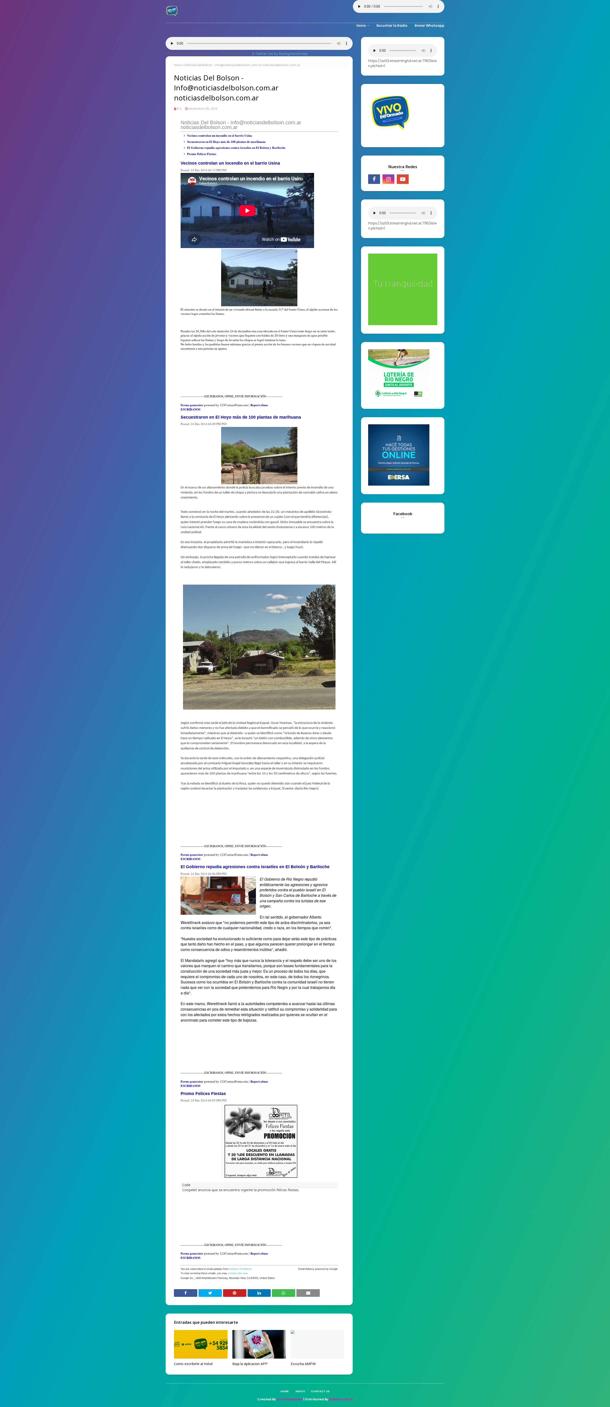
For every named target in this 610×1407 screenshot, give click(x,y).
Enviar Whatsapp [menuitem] (429, 25)
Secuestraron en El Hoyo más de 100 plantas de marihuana (226, 141)
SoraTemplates (290, 1399)
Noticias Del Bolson (240, 1268)
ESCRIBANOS (190, 409)
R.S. (179, 108)
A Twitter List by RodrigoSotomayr (280, 53)
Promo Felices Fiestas (201, 153)
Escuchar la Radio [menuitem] (391, 25)
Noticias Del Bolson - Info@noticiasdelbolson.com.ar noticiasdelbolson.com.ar (241, 124)
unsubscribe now (237, 1273)
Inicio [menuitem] (361, 25)
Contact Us (320, 1391)
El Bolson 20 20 (341, 1399)
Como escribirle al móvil (193, 1363)
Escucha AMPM (303, 1363)
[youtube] (403, 179)
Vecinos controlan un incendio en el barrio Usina (219, 135)
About (300, 1391)
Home (284, 1391)
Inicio (178, 65)
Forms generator (192, 405)
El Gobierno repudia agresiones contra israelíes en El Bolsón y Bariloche (236, 147)
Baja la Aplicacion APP (250, 1363)
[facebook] (374, 179)
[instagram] (388, 179)
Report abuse (259, 405)
